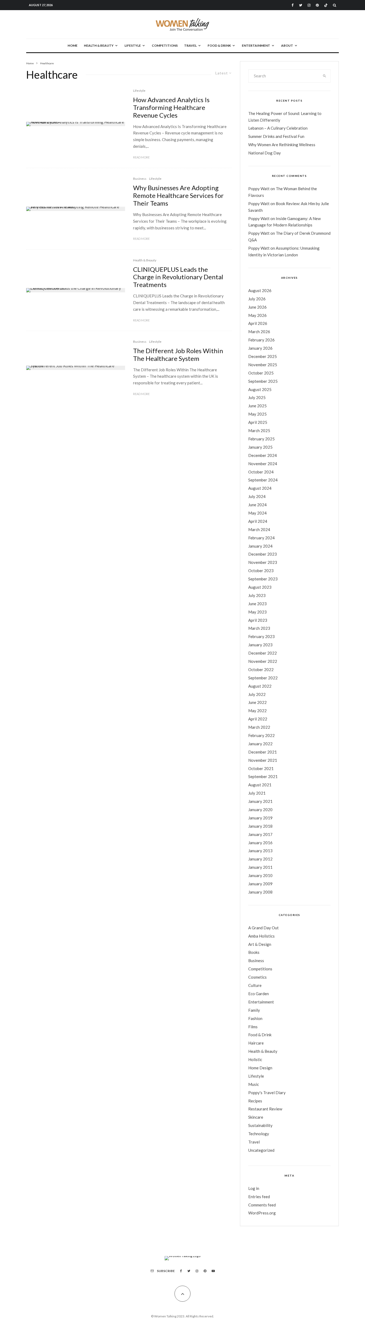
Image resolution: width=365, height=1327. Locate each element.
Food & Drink (219, 45)
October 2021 (261, 768)
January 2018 (260, 826)
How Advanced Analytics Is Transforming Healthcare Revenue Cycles (171, 107)
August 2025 (259, 389)
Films (253, 1026)
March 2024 (259, 529)
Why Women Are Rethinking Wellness (281, 144)
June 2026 (257, 307)
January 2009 (260, 883)
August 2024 (259, 488)
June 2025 (257, 405)
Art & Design (259, 944)
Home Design (260, 1067)
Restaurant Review (265, 1108)
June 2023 (257, 603)
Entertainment (256, 45)
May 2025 (257, 414)
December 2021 (262, 752)
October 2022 (261, 669)
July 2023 (257, 595)
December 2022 (262, 653)
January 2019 (260, 817)
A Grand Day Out (263, 927)
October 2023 (261, 570)
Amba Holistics (261, 936)
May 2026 (257, 315)
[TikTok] (325, 5)
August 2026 (259, 290)
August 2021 (259, 784)
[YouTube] (213, 1271)
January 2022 (260, 743)
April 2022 (257, 718)
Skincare (255, 1117)
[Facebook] (292, 5)
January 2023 (260, 644)
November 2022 (262, 661)
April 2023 (257, 620)
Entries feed (259, 1196)
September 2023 (263, 578)
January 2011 (260, 867)
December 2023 (262, 554)
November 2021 (262, 760)
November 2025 (262, 364)
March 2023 (259, 628)
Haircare (256, 1043)
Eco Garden (258, 993)
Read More (141, 157)
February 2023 (261, 636)
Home (72, 45)
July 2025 (257, 397)
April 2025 (257, 422)
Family (254, 1010)
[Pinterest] (317, 5)
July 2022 (257, 694)
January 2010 (260, 875)
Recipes (255, 1100)
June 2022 (257, 702)
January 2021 (260, 801)
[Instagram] (309, 5)
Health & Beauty (99, 45)
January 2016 (260, 842)
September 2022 (263, 677)
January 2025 (260, 447)
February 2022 (261, 735)
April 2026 (257, 323)
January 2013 (260, 850)
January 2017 (260, 834)
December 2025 (262, 356)
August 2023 (259, 587)
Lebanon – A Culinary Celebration (278, 128)
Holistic (255, 1059)
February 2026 (261, 339)
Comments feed (262, 1204)
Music (253, 1084)
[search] (324, 76)
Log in (253, 1188)
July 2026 (257, 298)
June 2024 (257, 504)
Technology (258, 1133)
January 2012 (260, 858)
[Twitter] (300, 5)
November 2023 (262, 562)
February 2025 (261, 438)
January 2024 (260, 546)
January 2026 (260, 348)
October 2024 (261, 471)
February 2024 (261, 537)
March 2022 (259, 727)
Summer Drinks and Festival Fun (276, 136)
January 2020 (260, 809)
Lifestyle (133, 45)
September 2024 (263, 479)
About (287, 45)
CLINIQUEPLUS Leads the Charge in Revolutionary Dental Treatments (178, 277)
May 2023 (257, 611)
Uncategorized (261, 1150)
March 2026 (259, 331)
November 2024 (262, 463)
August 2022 (259, 686)
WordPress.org (262, 1212)
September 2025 (263, 381)
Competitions (165, 45)
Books (253, 952)
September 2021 (263, 776)
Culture (255, 985)
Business (139, 179)
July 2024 (257, 496)
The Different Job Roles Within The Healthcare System (178, 354)
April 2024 (257, 521)
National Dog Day (264, 152)
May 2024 (257, 513)
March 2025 (259, 430)
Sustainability (260, 1125)
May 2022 (257, 710)
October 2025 (261, 372)
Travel (190, 45)
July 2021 (257, 793)
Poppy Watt (259, 188)
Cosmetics (257, 977)
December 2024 (262, 455)
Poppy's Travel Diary (267, 1092)
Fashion (255, 1018)
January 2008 (260, 892)
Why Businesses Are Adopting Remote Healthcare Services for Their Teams (178, 195)
